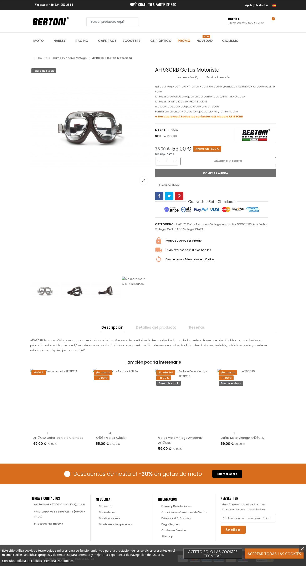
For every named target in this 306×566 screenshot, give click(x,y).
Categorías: (164, 224)
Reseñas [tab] (197, 327)
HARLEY (181, 224)
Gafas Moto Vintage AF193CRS (242, 438)
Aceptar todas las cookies (274, 553)
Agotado (168, 457)
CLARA (199, 229)
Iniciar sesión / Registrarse (246, 21)
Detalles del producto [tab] (156, 327)
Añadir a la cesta (49, 452)
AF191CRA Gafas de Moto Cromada (58, 438)
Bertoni (173, 130)
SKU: (158, 136)
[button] (227, 474)
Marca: (160, 130)
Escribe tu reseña (218, 77)
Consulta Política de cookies (22, 561)
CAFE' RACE (174, 229)
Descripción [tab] (112, 327)
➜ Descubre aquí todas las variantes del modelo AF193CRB (199, 116)
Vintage (160, 229)
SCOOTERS (244, 224)
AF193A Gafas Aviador (111, 438)
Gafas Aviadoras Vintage (204, 224)
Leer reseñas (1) (187, 77)
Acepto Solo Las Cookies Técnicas (213, 553)
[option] (90, 127)
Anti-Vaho (229, 224)
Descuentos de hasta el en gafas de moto (137, 474)
